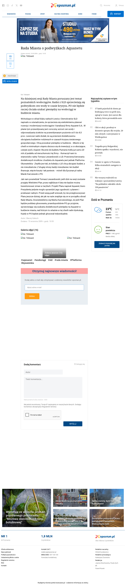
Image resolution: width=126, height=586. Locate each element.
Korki (80, 14)
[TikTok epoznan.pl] (12, 5)
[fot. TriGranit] (54, 74)
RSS (2, 563)
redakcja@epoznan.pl (48, 552)
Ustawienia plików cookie (10, 557)
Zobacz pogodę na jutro (107, 244)
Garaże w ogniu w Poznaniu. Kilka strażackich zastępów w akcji (108, 165)
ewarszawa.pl (60, 583)
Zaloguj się (80, 364)
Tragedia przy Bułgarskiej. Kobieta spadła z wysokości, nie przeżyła (109, 149)
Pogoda (28, 14)
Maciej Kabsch (32, 218)
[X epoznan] (17, 5)
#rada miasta (61, 260)
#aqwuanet (26, 260)
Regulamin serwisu (7, 560)
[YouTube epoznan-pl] (21, 5)
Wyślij (72, 423)
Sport (42, 14)
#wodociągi (40, 260)
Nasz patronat (6, 552)
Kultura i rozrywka (61, 14)
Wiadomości (11, 14)
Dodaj (32, 296)
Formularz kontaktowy (49, 557)
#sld (50, 260)
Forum (94, 14)
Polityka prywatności (8, 555)
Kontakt (117, 14)
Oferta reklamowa (7, 549)
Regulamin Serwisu (49, 407)
